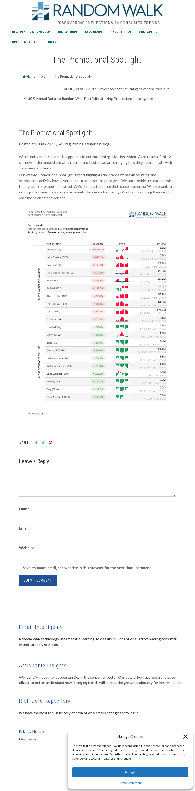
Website (26, 547)
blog (44, 76)
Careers (51, 42)
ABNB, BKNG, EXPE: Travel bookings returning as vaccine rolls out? (117, 89)
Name (25, 508)
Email (25, 528)
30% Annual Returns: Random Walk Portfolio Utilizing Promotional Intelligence (90, 98)
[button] (185, 736)
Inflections (67, 32)
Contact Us (148, 32)
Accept (130, 772)
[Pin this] (50, 442)
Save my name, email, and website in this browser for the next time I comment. (87, 567)
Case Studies (121, 32)
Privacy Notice (31, 731)
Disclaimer (28, 739)
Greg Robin (72, 143)
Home (30, 76)
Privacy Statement (130, 783)
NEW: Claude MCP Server (31, 32)
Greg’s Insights (24, 42)
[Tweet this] (43, 442)
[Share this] (36, 442)
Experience (93, 32)
